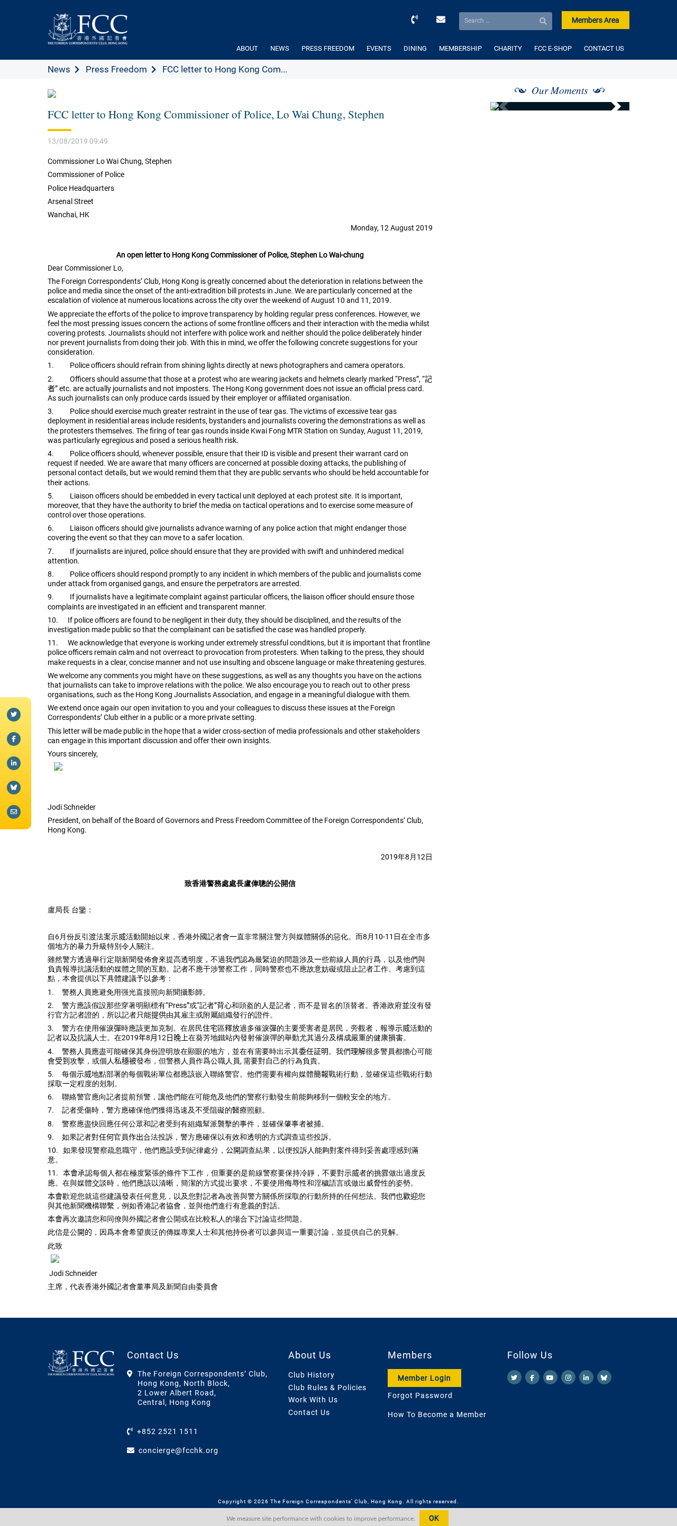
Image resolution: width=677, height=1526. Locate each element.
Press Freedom (116, 69)
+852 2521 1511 (167, 1431)
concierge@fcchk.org (178, 1450)
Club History (311, 1375)
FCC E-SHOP (553, 48)
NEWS (279, 48)
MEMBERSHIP (460, 48)
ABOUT (247, 48)
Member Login (424, 1378)
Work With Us (313, 1399)
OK (434, 1518)
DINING (415, 48)
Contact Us (309, 1412)
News (59, 69)
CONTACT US (604, 48)
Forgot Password (420, 1395)
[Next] (609, 106)
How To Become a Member (437, 1414)
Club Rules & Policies (327, 1387)
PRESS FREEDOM (327, 48)
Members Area (595, 20)
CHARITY (508, 48)
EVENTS (379, 48)
